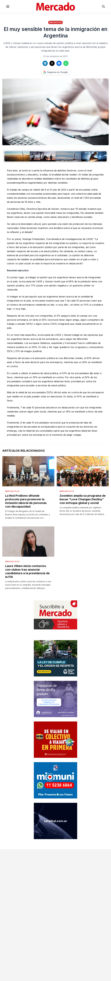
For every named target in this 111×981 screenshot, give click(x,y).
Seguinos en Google (57, 72)
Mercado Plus (55, 22)
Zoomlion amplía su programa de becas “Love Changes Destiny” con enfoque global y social (83, 499)
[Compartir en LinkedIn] (45, 63)
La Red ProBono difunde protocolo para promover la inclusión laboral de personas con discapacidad (26, 501)
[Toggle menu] (8, 6)
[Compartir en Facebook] (59, 63)
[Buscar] (103, 6)
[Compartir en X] (52, 63)
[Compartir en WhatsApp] (66, 63)
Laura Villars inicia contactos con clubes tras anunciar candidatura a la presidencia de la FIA (27, 571)
